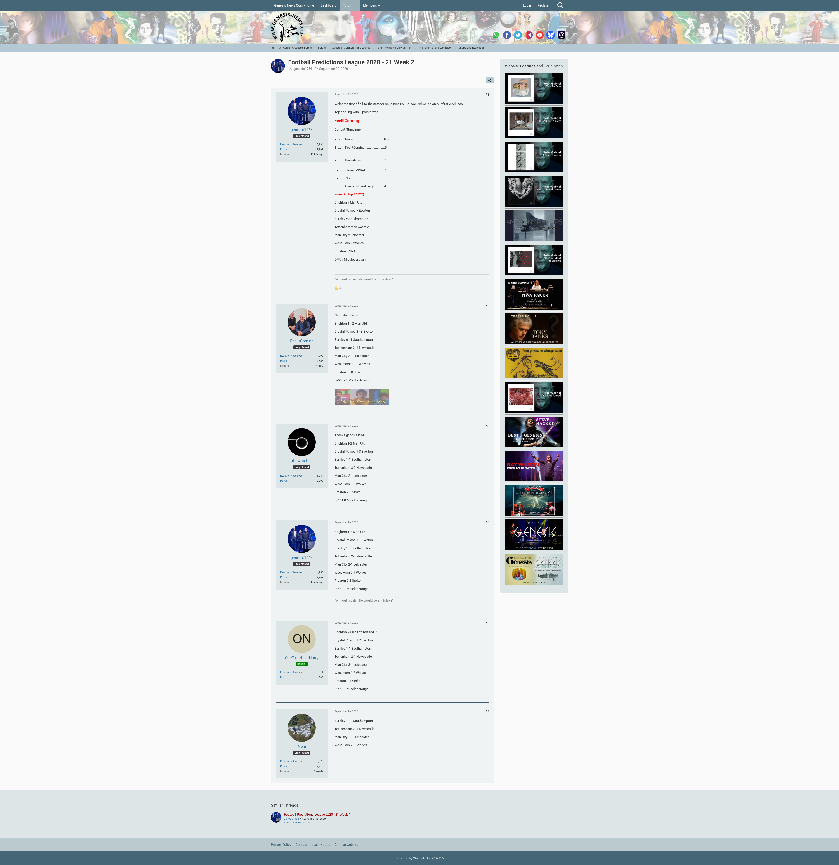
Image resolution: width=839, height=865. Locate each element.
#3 (487, 426)
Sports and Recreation (297, 822)
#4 (487, 523)
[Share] (490, 80)
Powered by (419, 858)
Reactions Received (291, 144)
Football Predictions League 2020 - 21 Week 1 (317, 815)
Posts (283, 149)
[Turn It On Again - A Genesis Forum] (419, 27)
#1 (487, 95)
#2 (487, 306)
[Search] (560, 5)
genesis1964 (302, 69)
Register (543, 5)
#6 (487, 712)
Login (527, 5)
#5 (487, 623)
